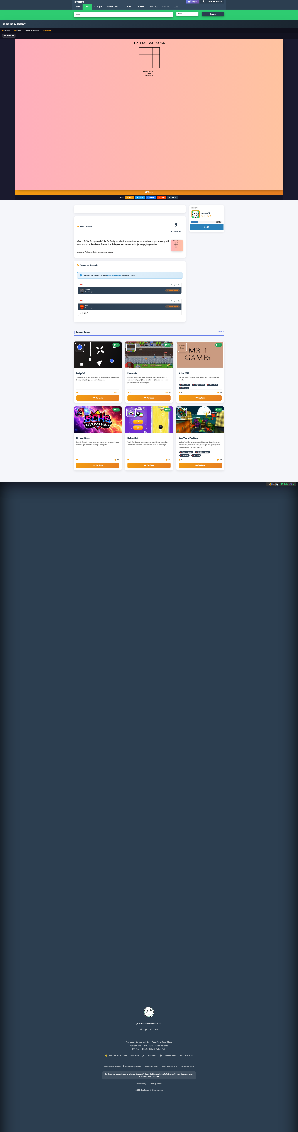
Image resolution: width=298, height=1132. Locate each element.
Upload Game (112, 7)
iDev (86, 306)
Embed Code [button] (10, 36)
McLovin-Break (83, 438)
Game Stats (134, 1055)
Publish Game (135, 1045)
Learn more (155, 1076)
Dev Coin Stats (114, 1055)
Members (166, 7)
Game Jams (99, 7)
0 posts (209, 216)
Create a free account (114, 275)
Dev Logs (154, 7)
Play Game (99, 398)
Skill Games (213, 385)
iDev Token (148, 1045)
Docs (176, 7)
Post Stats (151, 1055)
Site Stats (188, 1055)
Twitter (141, 197)
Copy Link (173, 197)
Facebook (151, 197)
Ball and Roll (132, 438)
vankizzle (87, 290)
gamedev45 (48, 30)
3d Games (185, 455)
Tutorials (141, 7)
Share (130, 197)
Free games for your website (138, 1042)
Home (78, 7)
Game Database (162, 1045)
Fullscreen (150, 192)
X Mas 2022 (184, 373)
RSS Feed (136, 1049)
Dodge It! (80, 373)
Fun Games (185, 385)
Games (87, 7)
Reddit (162, 197)
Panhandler (132, 373)
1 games (203, 216)
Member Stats (170, 1055)
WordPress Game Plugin (162, 1042)
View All (220, 331)
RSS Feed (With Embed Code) (154, 1049)
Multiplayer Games (203, 452)
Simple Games (199, 385)
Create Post (128, 7)
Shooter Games (187, 452)
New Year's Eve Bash (188, 438)
